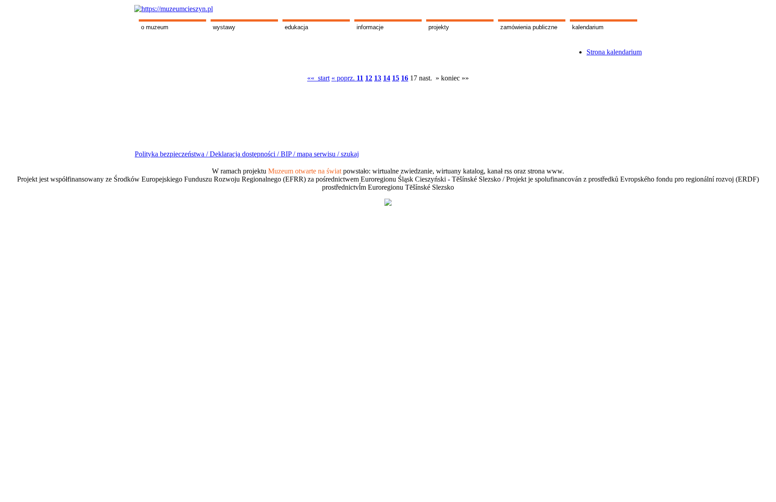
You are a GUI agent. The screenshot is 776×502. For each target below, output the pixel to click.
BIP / (288, 154)
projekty (438, 27)
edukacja (296, 27)
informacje (370, 27)
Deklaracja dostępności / (245, 154)
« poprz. (344, 78)
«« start (318, 78)
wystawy (224, 27)
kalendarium (588, 27)
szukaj (350, 154)
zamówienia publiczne (528, 27)
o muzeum (154, 27)
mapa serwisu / (318, 154)
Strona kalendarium (614, 52)
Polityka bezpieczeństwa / (172, 154)
